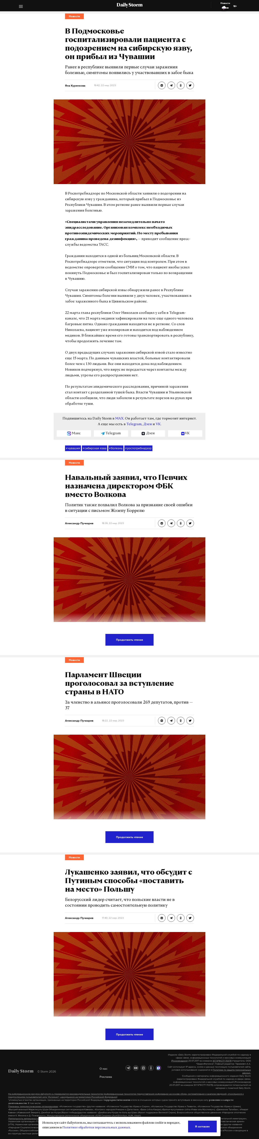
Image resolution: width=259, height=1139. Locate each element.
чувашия (73, 448)
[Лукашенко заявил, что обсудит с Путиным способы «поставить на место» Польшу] (162, 918)
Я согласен (202, 1126)
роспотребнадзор (138, 448)
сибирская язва (94, 448)
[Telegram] (128, 1068)
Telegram (134, 424)
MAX (119, 418)
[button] (21, 7)
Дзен (147, 424)
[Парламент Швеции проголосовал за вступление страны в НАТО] (162, 720)
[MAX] (158, 1068)
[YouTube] (135, 1068)
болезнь (115, 448)
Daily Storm (129, 5)
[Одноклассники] (151, 1068)
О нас (104, 1068)
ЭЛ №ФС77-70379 (222, 1060)
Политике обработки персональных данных (96, 1127)
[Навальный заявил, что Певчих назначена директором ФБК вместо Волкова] (162, 523)
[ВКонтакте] (143, 1068)
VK (158, 424)
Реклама (106, 1076)
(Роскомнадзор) (179, 1060)
